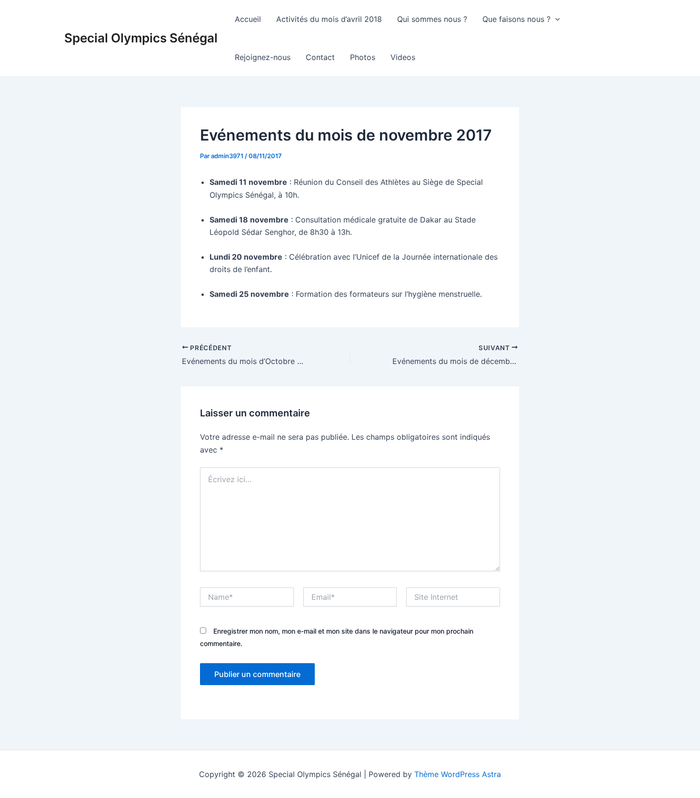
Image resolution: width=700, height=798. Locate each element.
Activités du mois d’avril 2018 (329, 19)
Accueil (248, 19)
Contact (320, 57)
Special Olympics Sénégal (141, 37)
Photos (362, 57)
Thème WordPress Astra (457, 774)
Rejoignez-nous (262, 57)
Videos (402, 57)
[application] (555, 19)
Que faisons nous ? (516, 19)
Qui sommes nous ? (432, 19)
